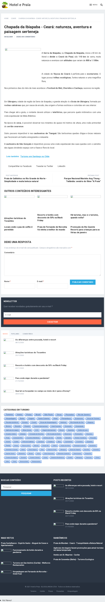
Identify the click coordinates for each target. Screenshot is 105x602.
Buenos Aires (24, 461)
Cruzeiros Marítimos (33, 438)
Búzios (8, 426)
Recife (59, 438)
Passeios (89, 434)
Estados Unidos (11, 434)
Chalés (70, 457)
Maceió (36, 445)
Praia (7, 438)
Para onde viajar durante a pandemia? (32, 378)
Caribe (16, 441)
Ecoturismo (79, 418)
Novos (5, 334)
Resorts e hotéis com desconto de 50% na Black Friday (50, 218)
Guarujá (23, 457)
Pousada (93, 438)
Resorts (17, 426)
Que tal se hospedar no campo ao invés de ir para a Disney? (42, 391)
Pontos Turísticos (80, 438)
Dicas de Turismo (93, 418)
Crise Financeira (49, 453)
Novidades (93, 445)
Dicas (59, 415)
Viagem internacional (49, 430)
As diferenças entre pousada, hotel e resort (35, 340)
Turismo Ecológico (11, 457)
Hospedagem (11, 418)
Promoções (78, 434)
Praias (29, 415)
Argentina (71, 430)
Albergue (63, 449)
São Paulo (48, 415)
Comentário (9, 253)
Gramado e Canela (11, 449)
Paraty (8, 445)
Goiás (45, 457)
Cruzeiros (79, 441)
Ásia (42, 449)
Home (6, 18)
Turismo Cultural (34, 457)
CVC (36, 430)
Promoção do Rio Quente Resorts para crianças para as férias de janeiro (85, 230)
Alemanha (22, 453)
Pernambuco (66, 418)
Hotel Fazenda (56, 426)
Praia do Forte (52, 449)
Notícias (63, 422)
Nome (7, 281)
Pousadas (70, 415)
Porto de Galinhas (28, 441)
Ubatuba (22, 434)
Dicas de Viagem (75, 449)
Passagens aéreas (79, 445)
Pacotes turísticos (12, 422)
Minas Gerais (27, 430)
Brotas (31, 453)
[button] (94, 5)
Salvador (68, 438)
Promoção (68, 426)
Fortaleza (51, 441)
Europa (25, 422)
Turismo (9, 414)
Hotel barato (77, 453)
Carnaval (41, 441)
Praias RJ (88, 453)
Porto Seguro (33, 449)
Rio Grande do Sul (76, 422)
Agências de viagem (12, 430)
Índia (14, 461)
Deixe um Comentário (25, 37)
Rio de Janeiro (84, 415)
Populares (15, 334)
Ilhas (59, 441)
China (97, 457)
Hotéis (19, 415)
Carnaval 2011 (17, 438)
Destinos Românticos (57, 457)
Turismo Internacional (40, 426)
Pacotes (86, 449)
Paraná (27, 426)
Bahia (22, 418)
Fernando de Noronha (36, 434)
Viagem (31, 418)
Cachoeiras (68, 441)
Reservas (68, 434)
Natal (23, 449)
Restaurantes (36, 461)
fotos (38, 453)
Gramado (96, 449)
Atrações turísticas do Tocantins (30, 352)
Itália (7, 461)
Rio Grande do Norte (54, 434)
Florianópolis (79, 426)
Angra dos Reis (65, 445)
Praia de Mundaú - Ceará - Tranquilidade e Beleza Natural (78, 543)
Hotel (55, 418)
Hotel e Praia (35, 587)
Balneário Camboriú (64, 453)
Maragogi (79, 457)
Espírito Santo (10, 453)
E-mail (40, 281)
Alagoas (90, 422)
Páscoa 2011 (26, 445)
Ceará (13, 18)
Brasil (38, 415)
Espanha (89, 441)
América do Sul (48, 438)
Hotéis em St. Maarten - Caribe (67, 555)
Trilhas (55, 445)
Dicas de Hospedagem (48, 422)
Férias (16, 445)
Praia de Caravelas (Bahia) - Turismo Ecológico (74, 559)
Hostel (8, 441)
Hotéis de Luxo (82, 430)
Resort (62, 430)
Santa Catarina (43, 418)
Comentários (28, 334)
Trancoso (89, 457)
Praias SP (46, 445)
